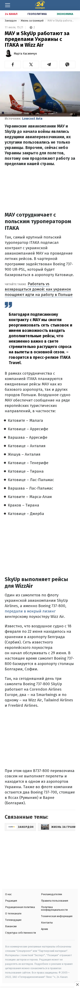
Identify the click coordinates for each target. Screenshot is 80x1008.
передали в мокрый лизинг (30, 611)
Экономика (65, 13)
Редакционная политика (20, 907)
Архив (44, 929)
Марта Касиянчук (25, 53)
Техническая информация (56, 916)
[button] (13, 64)
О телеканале (13, 913)
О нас (8, 894)
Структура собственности (20, 932)
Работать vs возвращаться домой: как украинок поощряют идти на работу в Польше (39, 289)
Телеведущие (13, 919)
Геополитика (37, 13)
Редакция (11, 900)
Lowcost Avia (32, 118)
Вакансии (11, 926)
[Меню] (7, 5)
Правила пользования (54, 900)
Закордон (11, 20)
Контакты (47, 922)
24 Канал (11, 13)
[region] (40, 998)
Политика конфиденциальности (54, 908)
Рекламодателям (51, 894)
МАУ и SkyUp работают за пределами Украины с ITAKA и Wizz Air (61, 20)
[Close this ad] (77, 984)
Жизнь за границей (32, 20)
